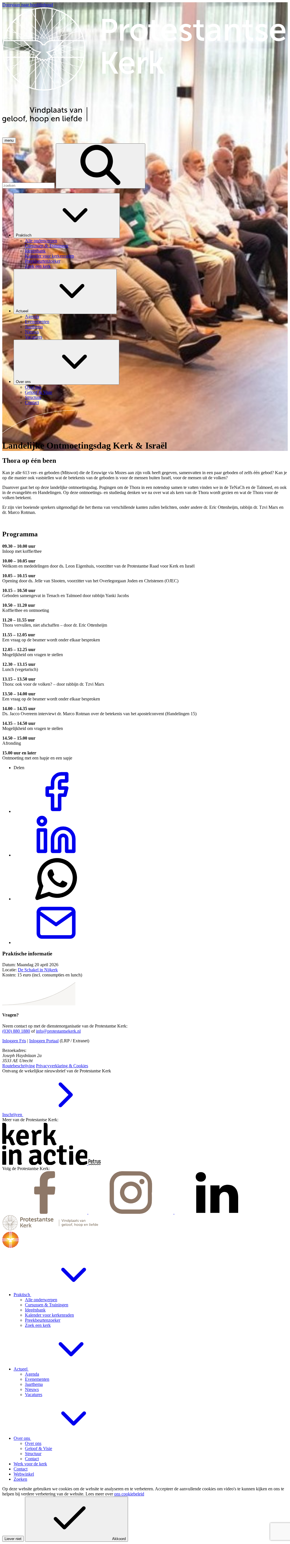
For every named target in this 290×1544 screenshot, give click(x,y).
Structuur (33, 1453)
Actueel (22, 311)
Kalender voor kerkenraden (49, 1315)
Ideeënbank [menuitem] (35, 250)
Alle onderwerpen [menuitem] (41, 240)
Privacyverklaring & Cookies (62, 1065)
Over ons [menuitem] (33, 387)
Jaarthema (34, 1384)
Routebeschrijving (18, 1065)
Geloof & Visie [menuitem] (38, 392)
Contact (32, 1458)
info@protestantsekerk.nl (58, 1031)
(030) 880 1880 (16, 1031)
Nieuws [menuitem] (32, 331)
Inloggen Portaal (44, 1040)
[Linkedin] (216, 1212)
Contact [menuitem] (32, 402)
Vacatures (33, 1394)
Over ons (24, 382)
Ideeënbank (35, 1309)
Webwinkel (24, 1474)
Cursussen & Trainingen (46, 1304)
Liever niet (13, 1539)
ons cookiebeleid (129, 1493)
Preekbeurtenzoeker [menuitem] (42, 261)
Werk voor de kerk (30, 1463)
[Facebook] (45, 1212)
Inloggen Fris (14, 1040)
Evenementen (37, 1379)
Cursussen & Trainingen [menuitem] (46, 245)
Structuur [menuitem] (33, 397)
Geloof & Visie (38, 1448)
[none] (151, 231)
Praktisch (24, 235)
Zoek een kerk (38, 1325)
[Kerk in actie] (45, 1163)
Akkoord (119, 1539)
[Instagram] (131, 1212)
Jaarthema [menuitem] (34, 326)
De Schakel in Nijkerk (38, 969)
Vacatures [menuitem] (33, 336)
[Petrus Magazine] (94, 1163)
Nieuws (32, 1389)
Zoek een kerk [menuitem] (38, 266)
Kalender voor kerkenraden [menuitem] (49, 256)
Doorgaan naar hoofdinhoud (27, 4)
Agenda (32, 1374)
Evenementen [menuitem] (37, 321)
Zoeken (20, 1479)
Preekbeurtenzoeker (42, 1320)
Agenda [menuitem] (32, 316)
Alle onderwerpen (41, 1299)
